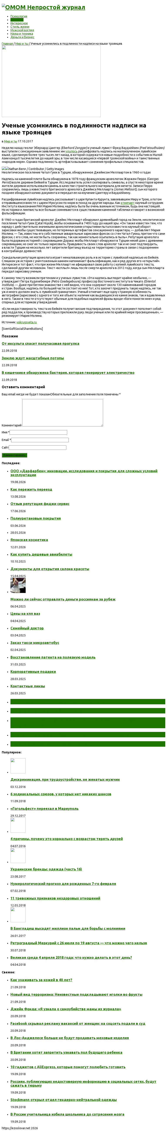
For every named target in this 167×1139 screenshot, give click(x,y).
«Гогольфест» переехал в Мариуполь (44, 809)
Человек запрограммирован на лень (51, 743)
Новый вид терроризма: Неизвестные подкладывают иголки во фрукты (76, 994)
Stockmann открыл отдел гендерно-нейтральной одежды (63, 1100)
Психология (18, 16)
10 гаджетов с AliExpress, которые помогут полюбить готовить (67, 1067)
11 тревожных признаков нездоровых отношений (55, 898)
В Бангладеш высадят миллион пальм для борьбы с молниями (67, 928)
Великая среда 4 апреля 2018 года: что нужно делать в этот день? (71, 957)
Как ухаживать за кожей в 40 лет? (41, 980)
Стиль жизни (19, 26)
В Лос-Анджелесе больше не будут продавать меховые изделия (69, 1038)
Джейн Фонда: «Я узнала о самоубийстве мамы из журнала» (65, 1009)
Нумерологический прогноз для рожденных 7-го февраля (63, 884)
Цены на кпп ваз (25, 614)
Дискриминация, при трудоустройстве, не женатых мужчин (65, 779)
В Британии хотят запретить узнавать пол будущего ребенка (66, 1052)
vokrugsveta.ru (27, 322)
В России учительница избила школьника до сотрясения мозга (67, 1114)
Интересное (19, 23)
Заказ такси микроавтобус (34, 643)
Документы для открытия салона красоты (49, 569)
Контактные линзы (27, 686)
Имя (4, 432)
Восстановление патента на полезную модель (52, 657)
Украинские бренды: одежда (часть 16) (46, 869)
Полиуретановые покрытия (35, 518)
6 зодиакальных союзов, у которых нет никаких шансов (60, 794)
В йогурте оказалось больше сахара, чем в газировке (70, 734)
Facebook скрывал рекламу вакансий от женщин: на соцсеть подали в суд (77, 1023)
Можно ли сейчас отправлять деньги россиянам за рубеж (62, 599)
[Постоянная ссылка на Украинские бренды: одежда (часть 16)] (18, 862)
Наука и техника (21, 33)
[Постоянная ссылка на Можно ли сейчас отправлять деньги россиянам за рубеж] (18, 592)
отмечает (128, 203)
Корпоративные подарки (33, 671)
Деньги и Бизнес (22, 37)
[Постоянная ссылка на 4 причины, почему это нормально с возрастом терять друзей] (18, 831)
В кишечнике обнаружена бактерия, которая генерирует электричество (68, 373)
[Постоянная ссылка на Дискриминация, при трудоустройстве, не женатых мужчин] (18, 772)
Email (5, 440)
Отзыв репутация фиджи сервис (39, 504)
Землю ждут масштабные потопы (33, 358)
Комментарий (12, 425)
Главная (7, 43)
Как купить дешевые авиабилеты (41, 554)
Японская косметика (29, 540)
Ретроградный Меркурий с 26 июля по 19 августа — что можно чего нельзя (78, 943)
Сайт (5, 447)
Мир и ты (16, 19)
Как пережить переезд (31, 489)
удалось (71, 151)
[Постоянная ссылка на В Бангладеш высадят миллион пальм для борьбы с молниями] (18, 921)
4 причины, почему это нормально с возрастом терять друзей (66, 839)
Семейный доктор (27, 628)
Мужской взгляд (22, 30)
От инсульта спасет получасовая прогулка (40, 343)
